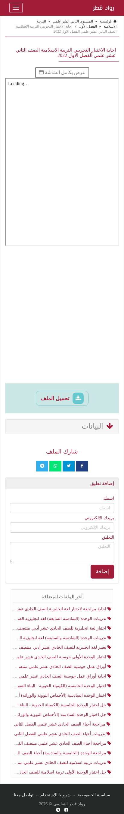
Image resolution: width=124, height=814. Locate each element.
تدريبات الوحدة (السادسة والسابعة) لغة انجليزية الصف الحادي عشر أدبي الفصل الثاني (60, 638)
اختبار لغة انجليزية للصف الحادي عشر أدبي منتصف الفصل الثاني (60, 628)
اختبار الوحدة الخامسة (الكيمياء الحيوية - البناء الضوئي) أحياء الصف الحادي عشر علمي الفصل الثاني (60, 686)
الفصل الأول (88, 26)
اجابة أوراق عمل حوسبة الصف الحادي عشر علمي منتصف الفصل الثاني (60, 676)
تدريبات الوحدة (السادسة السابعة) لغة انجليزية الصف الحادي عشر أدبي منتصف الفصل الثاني (60, 618)
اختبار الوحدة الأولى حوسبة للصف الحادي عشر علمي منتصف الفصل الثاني (60, 657)
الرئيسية (106, 21)
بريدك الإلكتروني (99, 518)
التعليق (108, 537)
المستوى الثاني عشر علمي (73, 21)
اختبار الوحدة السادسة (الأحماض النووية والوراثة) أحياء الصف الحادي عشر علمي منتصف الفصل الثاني (60, 695)
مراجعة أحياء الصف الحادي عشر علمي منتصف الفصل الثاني (60, 743)
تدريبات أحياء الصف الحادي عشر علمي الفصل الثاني (60, 734)
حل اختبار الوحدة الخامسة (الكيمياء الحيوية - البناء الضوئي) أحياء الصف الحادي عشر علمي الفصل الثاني (60, 705)
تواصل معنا (23, 795)
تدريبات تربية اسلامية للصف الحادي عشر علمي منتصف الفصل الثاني (60, 762)
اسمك (108, 498)
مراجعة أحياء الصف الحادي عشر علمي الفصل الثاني (60, 724)
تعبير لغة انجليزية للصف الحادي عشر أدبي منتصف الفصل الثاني (60, 647)
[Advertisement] (62, 315)
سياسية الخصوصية (94, 795)
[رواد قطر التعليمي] (102, 7)
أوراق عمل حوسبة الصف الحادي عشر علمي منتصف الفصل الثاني (60, 666)
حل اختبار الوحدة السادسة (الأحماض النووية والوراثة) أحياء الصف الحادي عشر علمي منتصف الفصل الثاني (60, 714)
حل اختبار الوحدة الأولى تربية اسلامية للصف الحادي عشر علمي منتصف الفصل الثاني (60, 772)
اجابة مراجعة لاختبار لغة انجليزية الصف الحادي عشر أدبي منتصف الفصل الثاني (60, 609)
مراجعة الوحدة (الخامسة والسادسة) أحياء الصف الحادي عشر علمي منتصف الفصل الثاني (60, 753)
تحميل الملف (56, 398)
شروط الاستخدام (55, 795)
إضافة (102, 571)
